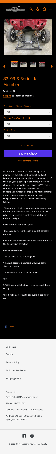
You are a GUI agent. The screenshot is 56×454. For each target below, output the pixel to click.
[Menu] (50, 9)
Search (9, 354)
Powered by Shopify (38, 444)
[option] (14, 65)
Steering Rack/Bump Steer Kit (17, 118)
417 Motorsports (22, 444)
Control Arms (9, 130)
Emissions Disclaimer (16, 370)
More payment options (28, 160)
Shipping (7, 95)
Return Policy (12, 362)
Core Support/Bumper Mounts (17, 106)
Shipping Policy (13, 378)
